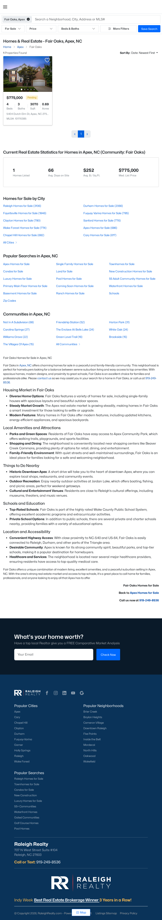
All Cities (8, 242)
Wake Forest (22, 761)
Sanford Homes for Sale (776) (102, 220)
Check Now (108, 654)
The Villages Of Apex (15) (18, 344)
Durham (19, 733)
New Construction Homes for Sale (130, 271)
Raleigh (19, 755)
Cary (17, 717)
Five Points (90, 733)
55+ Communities (25, 806)
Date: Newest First (143, 52)
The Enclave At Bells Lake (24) (75, 329)
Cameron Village (93, 722)
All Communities (66, 344)
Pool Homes (21, 828)
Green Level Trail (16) (69, 336)
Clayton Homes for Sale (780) (21, 220)
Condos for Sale (13, 271)
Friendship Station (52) (70, 322)
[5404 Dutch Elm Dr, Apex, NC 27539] (27, 74)
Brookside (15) (118, 336)
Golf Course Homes (26, 823)
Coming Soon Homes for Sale (75, 286)
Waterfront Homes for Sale (126, 286)
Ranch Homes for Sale (70, 293)
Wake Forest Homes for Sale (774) (24, 227)
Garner (18, 744)
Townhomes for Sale (122, 264)
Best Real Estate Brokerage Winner (66, 900)
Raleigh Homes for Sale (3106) (22, 205)
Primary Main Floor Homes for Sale (25, 286)
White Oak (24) (118, 329)
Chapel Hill (20, 722)
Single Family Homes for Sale (74, 264)
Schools (114, 293)
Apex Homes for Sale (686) (100, 227)
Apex (17, 711)
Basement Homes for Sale (20, 293)
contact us (44, 378)
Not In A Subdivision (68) (18, 322)
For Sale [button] (10, 28)
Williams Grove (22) (15, 336)
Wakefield (89, 761)
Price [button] (32, 28)
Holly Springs (22, 750)
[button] (5, 6)
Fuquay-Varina (23, 739)
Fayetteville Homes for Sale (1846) (24, 213)
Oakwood (89, 755)
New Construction (25, 795)
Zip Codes (9, 300)
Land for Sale (64, 271)
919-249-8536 (149, 600)
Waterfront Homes (25, 812)
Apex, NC (25, 365)
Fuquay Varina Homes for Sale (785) (106, 213)
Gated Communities (26, 817)
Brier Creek (90, 711)
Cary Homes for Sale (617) (99, 235)
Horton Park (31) (119, 322)
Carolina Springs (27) (16, 329)
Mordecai (89, 744)
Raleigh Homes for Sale (28, 778)
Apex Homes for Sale (16, 264)
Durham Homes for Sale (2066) (103, 205)
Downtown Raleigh (94, 728)
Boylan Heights (92, 717)
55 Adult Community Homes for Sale (132, 278)
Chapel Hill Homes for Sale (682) (23, 235)
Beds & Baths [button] (70, 28)
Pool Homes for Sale (69, 278)
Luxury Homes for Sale (17, 278)
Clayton (19, 728)
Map (83, 912)
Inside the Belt (92, 739)
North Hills (90, 750)
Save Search (149, 28)
